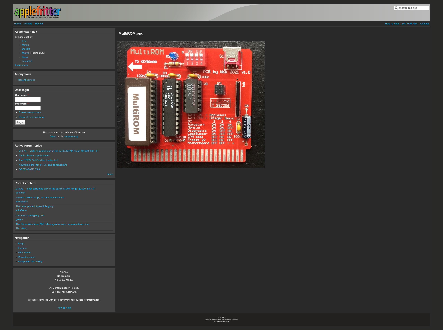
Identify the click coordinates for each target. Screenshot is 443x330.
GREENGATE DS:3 (29, 169)
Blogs (21, 243)
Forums (28, 23)
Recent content (26, 79)
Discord (26, 48)
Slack (25, 57)
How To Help (392, 23)
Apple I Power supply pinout (34, 155)
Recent (39, 23)
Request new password (31, 117)
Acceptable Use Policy (30, 261)
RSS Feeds (24, 252)
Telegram (27, 61)
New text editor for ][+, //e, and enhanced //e (43, 164)
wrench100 (22, 201)
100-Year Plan (409, 23)
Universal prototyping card (30, 215)
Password (21, 103)
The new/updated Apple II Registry (34, 206)
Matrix (25, 44)
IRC (24, 40)
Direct (53, 136)
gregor (19, 219)
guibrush (20, 192)
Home (17, 23)
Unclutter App (71, 136)
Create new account (30, 112)
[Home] (37, 17)
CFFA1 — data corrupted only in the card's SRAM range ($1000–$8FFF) (58, 151)
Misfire (25, 52)
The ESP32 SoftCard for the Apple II (38, 160)
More (110, 174)
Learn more (21, 65)
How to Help (64, 307)
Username (21, 95)
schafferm (21, 210)
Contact (424, 23)
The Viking (21, 228)
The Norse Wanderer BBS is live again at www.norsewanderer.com (52, 224)
